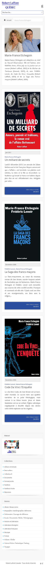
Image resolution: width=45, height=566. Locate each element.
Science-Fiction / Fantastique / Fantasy (16, 543)
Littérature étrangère (11, 525)
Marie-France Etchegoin (18, 55)
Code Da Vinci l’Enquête (18, 387)
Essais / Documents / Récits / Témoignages (18, 518)
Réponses (7, 492)
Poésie (6, 536)
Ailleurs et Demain (10, 467)
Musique (7, 532)
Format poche (9, 481)
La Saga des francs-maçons (20, 271)
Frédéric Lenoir (10, 269)
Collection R (8, 474)
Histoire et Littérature (11, 521)
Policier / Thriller (9, 539)
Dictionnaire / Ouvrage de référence (16, 514)
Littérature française (11, 529)
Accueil (9, 20)
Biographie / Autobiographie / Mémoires (17, 511)
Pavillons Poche (9, 488)
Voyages (7, 547)
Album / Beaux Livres (11, 507)
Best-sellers (8, 470)
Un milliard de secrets (17, 159)
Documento (8, 478)
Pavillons (7, 485)
